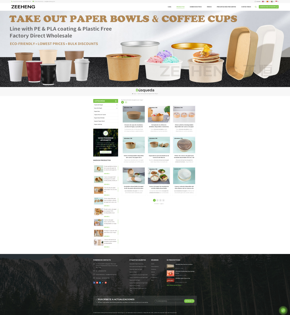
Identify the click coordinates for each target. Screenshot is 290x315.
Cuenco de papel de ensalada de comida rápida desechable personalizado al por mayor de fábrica (159, 187)
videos (152, 274)
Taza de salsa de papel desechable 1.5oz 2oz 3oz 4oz (110, 189)
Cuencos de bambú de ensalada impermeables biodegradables (110, 241)
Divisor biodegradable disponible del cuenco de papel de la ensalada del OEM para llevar (134, 156)
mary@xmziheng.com (49, 1)
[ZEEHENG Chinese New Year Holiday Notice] (170, 273)
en (265, 1)
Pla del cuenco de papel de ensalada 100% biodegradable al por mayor (110, 211)
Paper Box (97, 111)
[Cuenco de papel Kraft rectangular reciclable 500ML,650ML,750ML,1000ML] (98, 179)
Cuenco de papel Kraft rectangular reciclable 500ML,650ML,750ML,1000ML (110, 178)
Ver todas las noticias (174, 285)
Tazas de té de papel (135, 280)
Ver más (106, 173)
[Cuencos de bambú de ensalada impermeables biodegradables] (98, 242)
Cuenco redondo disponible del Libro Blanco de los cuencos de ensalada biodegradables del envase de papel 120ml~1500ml (184, 187)
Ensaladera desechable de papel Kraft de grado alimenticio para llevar (133, 187)
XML (152, 312)
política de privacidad (159, 312)
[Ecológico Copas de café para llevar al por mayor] (98, 233)
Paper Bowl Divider (99, 118)
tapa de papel (133, 272)
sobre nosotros (196, 7)
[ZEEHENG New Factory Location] (170, 266)
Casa (169, 7)
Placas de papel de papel (136, 269)
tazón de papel (98, 105)
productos (153, 269)
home (152, 263)
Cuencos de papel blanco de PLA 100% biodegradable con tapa (110, 221)
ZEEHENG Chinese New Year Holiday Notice (184, 272)
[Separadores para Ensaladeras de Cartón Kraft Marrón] (159, 145)
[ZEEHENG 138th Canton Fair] (170, 280)
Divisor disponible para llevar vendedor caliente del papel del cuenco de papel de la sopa (110, 200)
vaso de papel (98, 108)
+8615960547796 (27, 1)
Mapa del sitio (147, 312)
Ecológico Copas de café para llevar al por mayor (110, 231)
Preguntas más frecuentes (226, 7)
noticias (153, 272)
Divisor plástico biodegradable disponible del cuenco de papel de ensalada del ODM (184, 126)
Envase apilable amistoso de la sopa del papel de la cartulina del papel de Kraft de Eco (110, 168)
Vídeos (209, 7)
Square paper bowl (99, 121)
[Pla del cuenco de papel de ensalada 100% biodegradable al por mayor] (98, 211)
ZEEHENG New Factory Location (184, 264)
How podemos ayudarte (105, 139)
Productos (180, 7)
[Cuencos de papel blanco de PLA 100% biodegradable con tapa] (98, 222)
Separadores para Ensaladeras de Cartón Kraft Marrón (159, 156)
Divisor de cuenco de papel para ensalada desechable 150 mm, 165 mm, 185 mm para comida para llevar (184, 156)
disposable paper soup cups (136, 263)
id (278, 1)
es (269, 1)
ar (273, 1)
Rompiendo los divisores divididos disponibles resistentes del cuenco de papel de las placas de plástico (159, 126)
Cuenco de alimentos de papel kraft (138, 274)
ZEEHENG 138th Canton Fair (182, 278)
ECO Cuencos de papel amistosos (138, 266)
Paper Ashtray (98, 124)
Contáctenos (246, 7)
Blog (152, 280)
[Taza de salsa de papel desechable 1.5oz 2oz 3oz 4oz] (98, 190)
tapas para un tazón (100, 114)
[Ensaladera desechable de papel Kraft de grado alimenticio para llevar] (134, 175)
